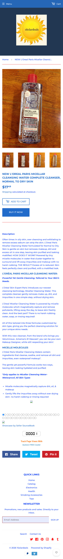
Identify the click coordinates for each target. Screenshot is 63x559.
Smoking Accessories (31, 495)
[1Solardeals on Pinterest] (42, 540)
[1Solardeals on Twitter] (31, 540)
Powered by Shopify (41, 548)
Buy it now (16, 212)
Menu (9, 4)
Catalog (31, 484)
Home (5, 59)
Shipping (7, 192)
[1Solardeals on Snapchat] (52, 540)
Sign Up (55, 520)
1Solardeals (22, 548)
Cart (58, 4)
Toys (31, 498)
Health (31, 491)
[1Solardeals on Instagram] (47, 540)
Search (23, 534)
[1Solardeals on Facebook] (36, 540)
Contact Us (35, 534)
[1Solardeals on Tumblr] (57, 540)
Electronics (31, 487)
